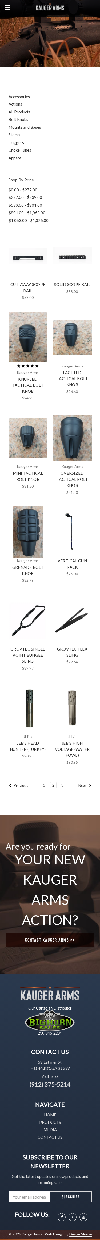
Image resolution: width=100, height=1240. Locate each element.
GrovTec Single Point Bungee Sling (27, 654)
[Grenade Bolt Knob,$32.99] (28, 532)
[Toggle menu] (7, 7)
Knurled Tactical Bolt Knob (27, 385)
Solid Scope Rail (72, 284)
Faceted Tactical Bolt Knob (72, 378)
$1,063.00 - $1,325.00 (29, 220)
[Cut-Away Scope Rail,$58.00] (28, 255)
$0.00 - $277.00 (23, 189)
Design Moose (80, 1234)
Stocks (14, 134)
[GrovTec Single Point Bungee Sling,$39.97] (28, 620)
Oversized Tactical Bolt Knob (72, 479)
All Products (19, 111)
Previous (20, 785)
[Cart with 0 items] (97, 7)
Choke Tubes (20, 150)
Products (50, 1122)
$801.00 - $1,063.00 (27, 212)
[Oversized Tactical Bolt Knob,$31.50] (72, 438)
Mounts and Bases (25, 127)
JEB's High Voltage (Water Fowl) (72, 749)
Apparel (15, 157)
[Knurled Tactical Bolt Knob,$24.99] (28, 337)
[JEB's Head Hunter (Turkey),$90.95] (28, 708)
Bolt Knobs (18, 119)
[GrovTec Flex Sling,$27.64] (72, 620)
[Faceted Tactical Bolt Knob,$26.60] (72, 337)
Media (50, 1129)
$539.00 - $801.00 (25, 205)
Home (50, 1114)
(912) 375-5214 (50, 1084)
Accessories (19, 96)
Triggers (16, 142)
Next (82, 785)
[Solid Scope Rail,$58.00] (72, 255)
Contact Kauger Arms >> (50, 940)
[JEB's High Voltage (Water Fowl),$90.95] (72, 708)
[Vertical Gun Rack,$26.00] (72, 532)
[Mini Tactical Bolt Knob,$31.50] (28, 438)
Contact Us (50, 1137)
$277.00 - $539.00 (25, 197)
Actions (15, 104)
